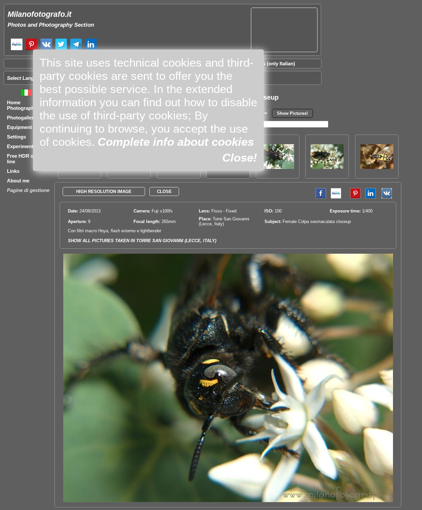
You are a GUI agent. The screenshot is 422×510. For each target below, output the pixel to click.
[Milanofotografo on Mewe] (16, 49)
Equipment (19, 127)
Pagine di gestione (28, 190)
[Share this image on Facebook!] (319, 197)
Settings (16, 137)
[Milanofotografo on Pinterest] (31, 49)
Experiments (21, 146)
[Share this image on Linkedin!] (370, 197)
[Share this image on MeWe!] (336, 197)
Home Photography (22, 105)
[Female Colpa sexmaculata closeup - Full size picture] (228, 500)
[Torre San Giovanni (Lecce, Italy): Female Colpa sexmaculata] (327, 167)
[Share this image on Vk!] (388, 197)
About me (18, 180)
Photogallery (21, 117)
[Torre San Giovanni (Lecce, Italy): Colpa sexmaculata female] (277, 167)
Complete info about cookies (176, 141)
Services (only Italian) (270, 63)
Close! (239, 157)
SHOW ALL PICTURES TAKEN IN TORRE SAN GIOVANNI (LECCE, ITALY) (142, 240)
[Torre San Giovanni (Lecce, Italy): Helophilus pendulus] (376, 167)
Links (13, 171)
